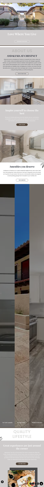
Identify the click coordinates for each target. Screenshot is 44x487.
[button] (40, 1)
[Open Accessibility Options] (2, 482)
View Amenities (22, 180)
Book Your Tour (22, 73)
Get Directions (22, 463)
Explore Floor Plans (22, 41)
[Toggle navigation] (2, 1)
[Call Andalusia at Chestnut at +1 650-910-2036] (42, 1)
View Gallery (22, 124)
